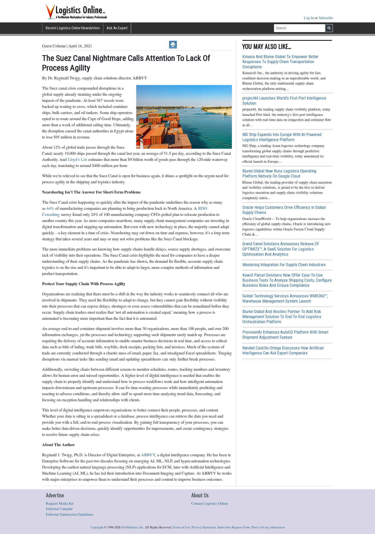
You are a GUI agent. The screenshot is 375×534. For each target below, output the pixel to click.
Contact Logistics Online (209, 503)
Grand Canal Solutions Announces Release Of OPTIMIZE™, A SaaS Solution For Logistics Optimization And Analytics (280, 248)
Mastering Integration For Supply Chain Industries (284, 264)
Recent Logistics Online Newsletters (73, 28)
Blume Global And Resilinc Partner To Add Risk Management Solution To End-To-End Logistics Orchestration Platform (281, 316)
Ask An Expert (117, 28)
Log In (309, 17)
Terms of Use (181, 527)
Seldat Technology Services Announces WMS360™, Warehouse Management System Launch (285, 298)
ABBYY (148, 454)
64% (50, 208)
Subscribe (326, 17)
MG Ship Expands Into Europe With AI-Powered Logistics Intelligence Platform (281, 137)
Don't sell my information (268, 527)
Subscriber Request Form (233, 527)
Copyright (97, 527)
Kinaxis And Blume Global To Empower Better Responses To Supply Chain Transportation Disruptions (280, 61)
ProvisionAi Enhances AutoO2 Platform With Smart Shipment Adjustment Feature (285, 335)
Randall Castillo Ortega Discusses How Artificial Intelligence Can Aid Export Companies (283, 350)
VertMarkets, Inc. (132, 527)
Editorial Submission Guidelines (69, 514)
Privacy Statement (204, 527)
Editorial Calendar (59, 508)
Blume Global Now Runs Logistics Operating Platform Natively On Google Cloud (279, 173)
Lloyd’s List (77, 159)
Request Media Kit (59, 503)
